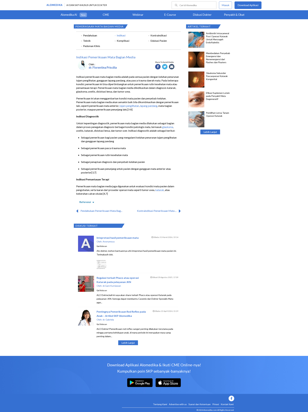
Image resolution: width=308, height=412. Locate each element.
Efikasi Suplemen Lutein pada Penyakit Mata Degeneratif (218, 96)
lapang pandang (148, 105)
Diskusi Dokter (202, 14)
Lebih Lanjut (210, 131)
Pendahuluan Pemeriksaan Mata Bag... (101, 210)
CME (106, 14)
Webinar (138, 14)
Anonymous (109, 241)
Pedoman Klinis (91, 45)
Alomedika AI (69, 14)
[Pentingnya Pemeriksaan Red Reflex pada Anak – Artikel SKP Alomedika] (86, 324)
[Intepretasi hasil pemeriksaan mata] (86, 250)
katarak (159, 189)
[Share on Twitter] (165, 67)
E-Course (170, 14)
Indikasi (121, 35)
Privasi (215, 404)
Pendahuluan (90, 35)
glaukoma (167, 126)
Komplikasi (123, 40)
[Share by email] (172, 67)
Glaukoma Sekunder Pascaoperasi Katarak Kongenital (217, 76)
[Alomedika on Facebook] (178, 398)
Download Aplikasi (248, 5)
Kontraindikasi (158, 35)
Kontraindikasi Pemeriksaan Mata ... (156, 210)
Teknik (87, 40)
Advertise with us (178, 404)
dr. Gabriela (108, 319)
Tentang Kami (160, 404)
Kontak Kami (227, 404)
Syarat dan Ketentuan (199, 404)
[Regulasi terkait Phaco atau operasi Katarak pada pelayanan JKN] (86, 290)
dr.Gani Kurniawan (112, 285)
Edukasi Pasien (158, 40)
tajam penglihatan (129, 105)
